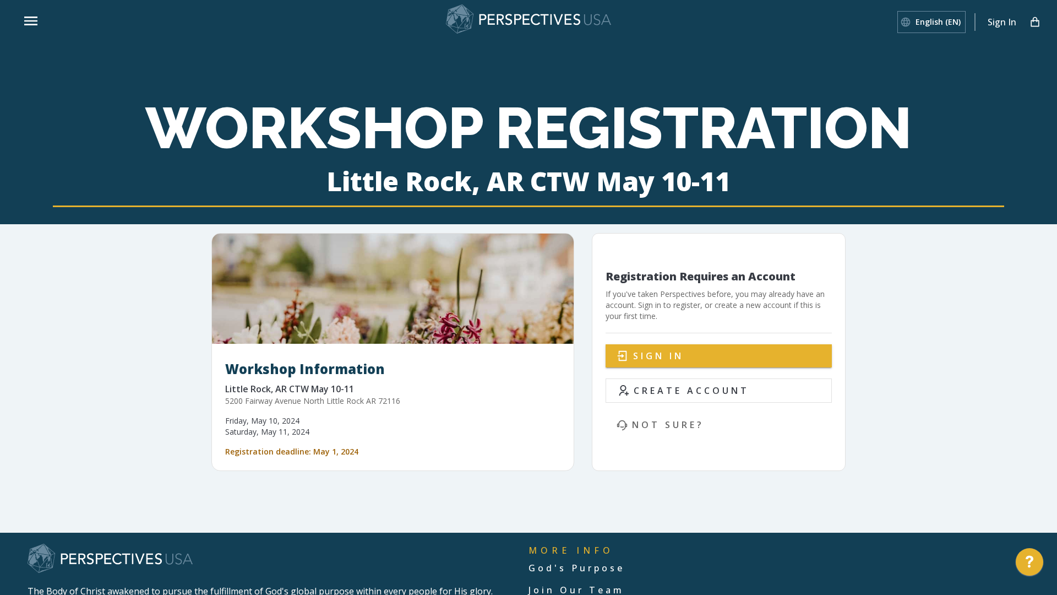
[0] (1035, 22)
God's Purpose (576, 568)
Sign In (1002, 22)
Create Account (691, 391)
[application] (1029, 565)
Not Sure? (668, 425)
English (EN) (938, 22)
